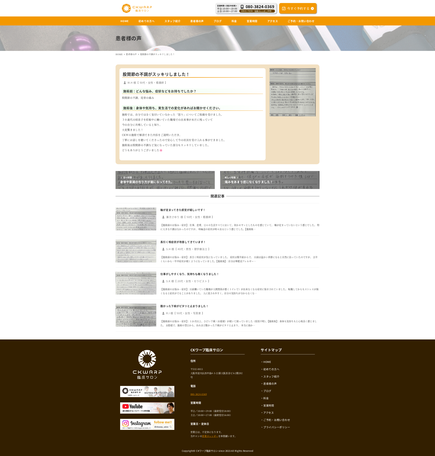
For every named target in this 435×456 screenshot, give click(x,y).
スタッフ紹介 (271, 376)
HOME (267, 362)
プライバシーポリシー (276, 427)
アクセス (268, 412)
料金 (266, 398)
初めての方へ (271, 369)
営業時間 (268, 405)
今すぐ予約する (298, 8)
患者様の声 (270, 383)
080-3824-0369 (198, 394)
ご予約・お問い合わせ (276, 420)
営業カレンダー (261, 11)
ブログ (267, 391)
